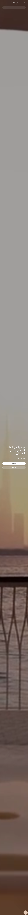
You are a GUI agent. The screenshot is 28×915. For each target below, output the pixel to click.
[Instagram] (25, 3)
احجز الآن (14, 463)
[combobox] (12, 7)
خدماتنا (14, 467)
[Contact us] (26, 912)
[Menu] (3, 3)
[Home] (14, 3)
